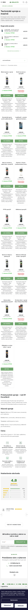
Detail (21, 141)
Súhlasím (21, 605)
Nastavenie (14, 600)
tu (1, 596)
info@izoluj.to (15, 563)
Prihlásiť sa (20, 542)
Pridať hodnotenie (14, 502)
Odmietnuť (7, 605)
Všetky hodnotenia (14, 524)
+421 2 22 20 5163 (15, 566)
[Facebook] (14, 575)
